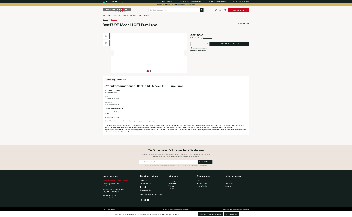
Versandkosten (207, 38)
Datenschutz (229, 183)
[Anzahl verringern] (192, 44)
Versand (171, 186)
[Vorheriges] (112, 53)
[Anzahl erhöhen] (208, 44)
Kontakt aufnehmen (238, 10)
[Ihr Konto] (220, 10)
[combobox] (174, 10)
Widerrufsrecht (202, 186)
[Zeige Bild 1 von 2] (147, 71)
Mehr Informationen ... (172, 214)
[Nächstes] (185, 53)
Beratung (171, 181)
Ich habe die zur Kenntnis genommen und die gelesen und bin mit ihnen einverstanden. (176, 165)
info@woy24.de (145, 190)
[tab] (110, 79)
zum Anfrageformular (230, 44)
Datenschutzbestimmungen (159, 165)
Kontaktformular (157, 194)
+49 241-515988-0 (111, 192)
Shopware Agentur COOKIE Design (241, 209)
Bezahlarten (172, 183)
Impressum (228, 186)
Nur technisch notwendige (210, 214)
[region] (145, 53)
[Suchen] (201, 10)
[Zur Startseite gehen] (125, 10)
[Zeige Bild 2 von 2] (150, 71)
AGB (184, 165)
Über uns (228, 181)
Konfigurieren (231, 214)
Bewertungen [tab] (121, 80)
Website (171, 189)
